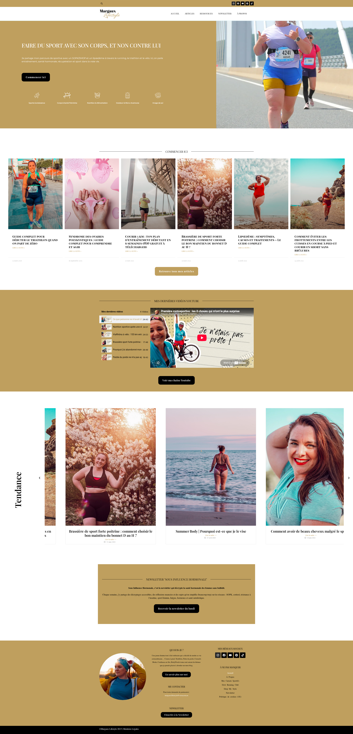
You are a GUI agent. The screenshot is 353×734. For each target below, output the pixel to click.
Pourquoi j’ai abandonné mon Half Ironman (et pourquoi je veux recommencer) (127, 349)
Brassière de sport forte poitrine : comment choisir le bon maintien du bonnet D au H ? (204, 241)
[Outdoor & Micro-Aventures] (127, 95)
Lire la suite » (18, 248)
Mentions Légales (131, 728)
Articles (189, 13)
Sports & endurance (37, 103)
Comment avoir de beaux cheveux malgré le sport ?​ (294, 531)
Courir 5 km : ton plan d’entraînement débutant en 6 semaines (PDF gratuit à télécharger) (148, 241)
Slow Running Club (230, 684)
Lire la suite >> (94, 539)
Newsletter (225, 13)
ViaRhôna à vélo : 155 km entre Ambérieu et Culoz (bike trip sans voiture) (127, 334)
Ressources (206, 13)
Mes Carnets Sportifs (230, 680)
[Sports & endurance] (36, 95)
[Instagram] (234, 3)
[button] (39, 478)
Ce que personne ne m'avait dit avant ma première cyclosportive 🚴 (127, 319)
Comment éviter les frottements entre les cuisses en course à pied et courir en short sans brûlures (316, 243)
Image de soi (158, 103)
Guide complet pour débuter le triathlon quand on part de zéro (35, 239)
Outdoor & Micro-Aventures (127, 103)
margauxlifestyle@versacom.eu (176, 695)
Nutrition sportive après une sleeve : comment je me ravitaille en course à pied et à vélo (127, 327)
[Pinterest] (247, 3)
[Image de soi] (157, 95)
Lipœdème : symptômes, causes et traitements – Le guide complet (259, 239)
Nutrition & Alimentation (97, 103)
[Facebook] (238, 3)
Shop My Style (230, 688)
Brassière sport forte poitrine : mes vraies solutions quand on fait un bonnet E (127, 342)
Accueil (175, 13)
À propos (242, 13)
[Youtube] (243, 3)
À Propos (230, 677)
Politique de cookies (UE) (230, 696)
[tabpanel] (202, 338)
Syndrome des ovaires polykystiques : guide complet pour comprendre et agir (90, 241)
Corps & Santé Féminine (67, 103)
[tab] (124, 319)
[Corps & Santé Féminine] (67, 95)
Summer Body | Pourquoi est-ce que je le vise (194, 531)
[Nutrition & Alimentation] (97, 95)
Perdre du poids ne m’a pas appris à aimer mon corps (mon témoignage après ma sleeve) (127, 357)
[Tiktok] (252, 3)
